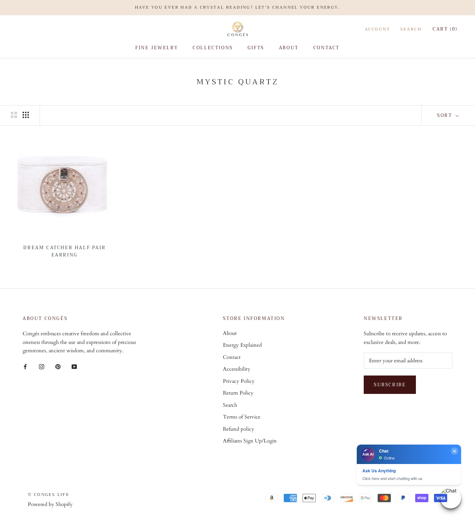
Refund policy (238, 428)
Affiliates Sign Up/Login (250, 440)
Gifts (256, 48)
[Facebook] (25, 366)
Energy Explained (242, 344)
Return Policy (238, 392)
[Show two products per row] (14, 115)
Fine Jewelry (156, 48)
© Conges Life (48, 494)
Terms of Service (241, 416)
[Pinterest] (58, 366)
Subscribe (390, 385)
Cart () (445, 29)
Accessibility (236, 368)
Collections (213, 48)
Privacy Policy (239, 381)
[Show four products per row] (26, 115)
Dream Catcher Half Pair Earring (64, 251)
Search (410, 29)
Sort (445, 115)
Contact (326, 48)
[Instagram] (41, 366)
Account (378, 29)
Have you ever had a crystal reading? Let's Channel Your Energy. (237, 7)
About (289, 48)
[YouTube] (74, 366)
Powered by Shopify (50, 504)
